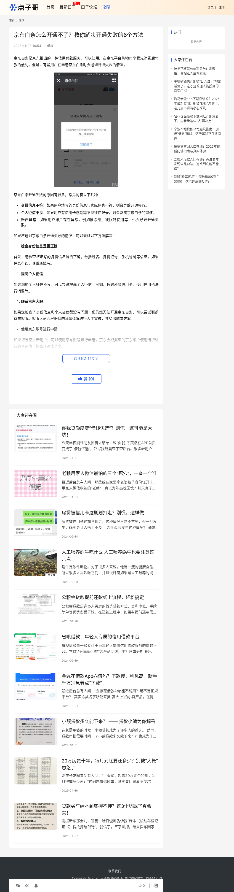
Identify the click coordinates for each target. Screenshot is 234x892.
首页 (50, 7)
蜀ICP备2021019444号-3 (143, 878)
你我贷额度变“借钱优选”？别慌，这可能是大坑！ (107, 431)
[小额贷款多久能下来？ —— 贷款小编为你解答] (35, 731)
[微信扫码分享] (18, 885)
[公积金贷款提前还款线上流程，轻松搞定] (35, 607)
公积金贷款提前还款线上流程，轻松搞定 (103, 597)
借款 (50, 46)
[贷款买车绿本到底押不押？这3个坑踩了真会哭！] (35, 816)
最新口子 (67, 7)
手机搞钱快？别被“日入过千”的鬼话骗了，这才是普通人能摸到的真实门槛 (197, 85)
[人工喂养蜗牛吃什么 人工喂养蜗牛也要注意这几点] (35, 562)
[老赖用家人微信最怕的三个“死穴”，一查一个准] (35, 483)
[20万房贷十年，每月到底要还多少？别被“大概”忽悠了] (35, 771)
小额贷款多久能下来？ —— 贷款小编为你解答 (108, 721)
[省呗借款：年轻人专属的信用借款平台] (35, 647)
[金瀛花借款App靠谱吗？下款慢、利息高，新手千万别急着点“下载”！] (35, 686)
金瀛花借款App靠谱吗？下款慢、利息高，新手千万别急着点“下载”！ (109, 679)
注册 (221, 7)
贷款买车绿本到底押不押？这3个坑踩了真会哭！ (107, 809)
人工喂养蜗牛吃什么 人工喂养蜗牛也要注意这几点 (108, 555)
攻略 (106, 7)
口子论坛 (89, 7)
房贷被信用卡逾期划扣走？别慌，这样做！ (105, 513)
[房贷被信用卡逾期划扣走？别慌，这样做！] (35, 523)
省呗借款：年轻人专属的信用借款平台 (100, 637)
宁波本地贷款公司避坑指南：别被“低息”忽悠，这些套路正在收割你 (197, 133)
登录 (210, 7)
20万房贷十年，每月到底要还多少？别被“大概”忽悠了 (110, 764)
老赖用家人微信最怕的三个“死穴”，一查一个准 (109, 473)
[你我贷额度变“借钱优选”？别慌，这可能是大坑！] (35, 438)
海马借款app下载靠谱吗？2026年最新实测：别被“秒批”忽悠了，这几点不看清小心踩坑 (197, 103)
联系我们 (114, 871)
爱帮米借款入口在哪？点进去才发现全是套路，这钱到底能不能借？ (196, 163)
